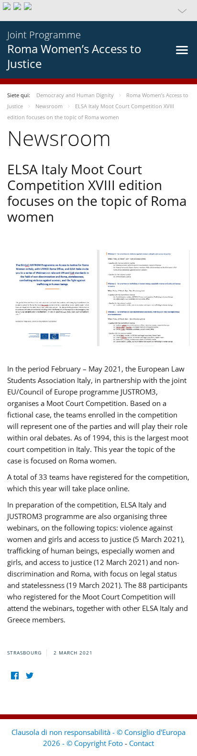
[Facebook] (14, 675)
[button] (98, 10)
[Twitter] (29, 675)
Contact (141, 743)
